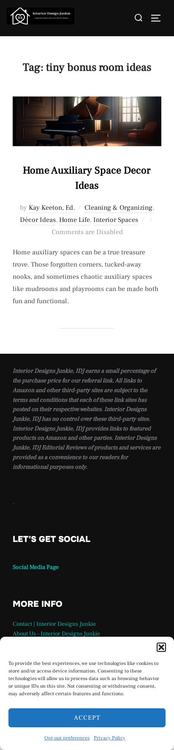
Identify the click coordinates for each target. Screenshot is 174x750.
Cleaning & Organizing (118, 207)
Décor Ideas (38, 220)
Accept (87, 718)
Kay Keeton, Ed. (52, 207)
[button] (161, 647)
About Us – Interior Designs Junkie (56, 634)
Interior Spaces (115, 220)
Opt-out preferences (67, 738)
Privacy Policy (109, 738)
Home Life (74, 220)
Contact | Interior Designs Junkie (54, 624)
